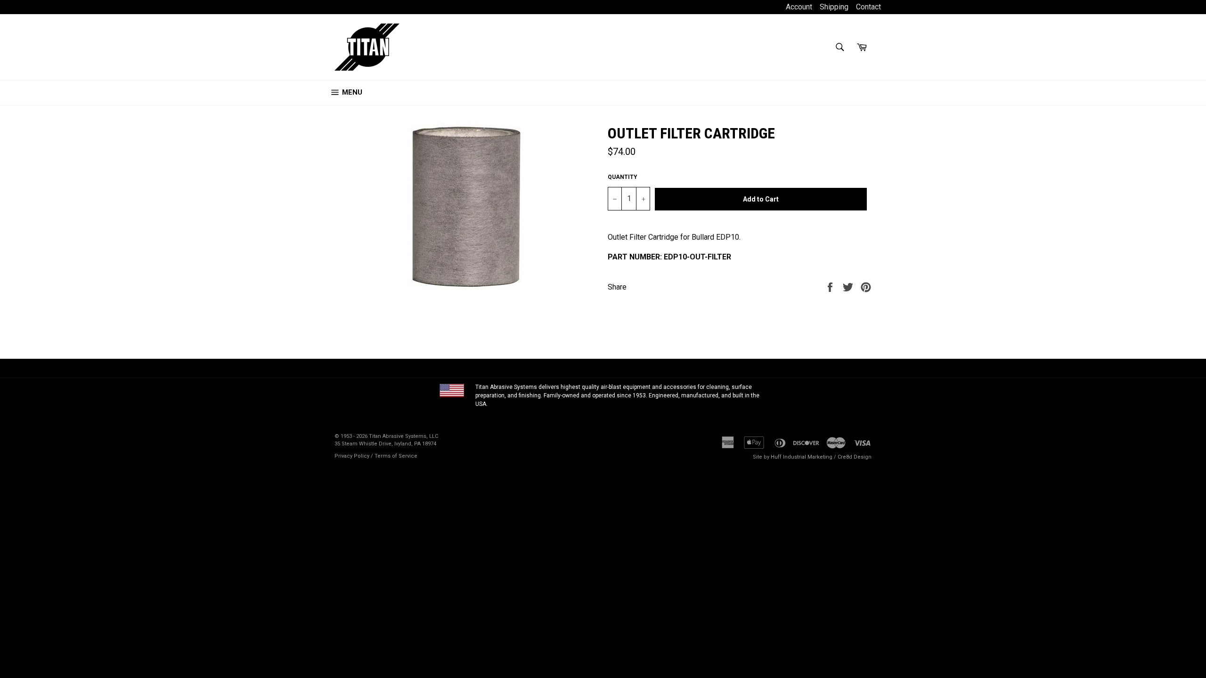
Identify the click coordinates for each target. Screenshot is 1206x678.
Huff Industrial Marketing (801, 457)
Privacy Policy (351, 456)
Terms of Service (396, 456)
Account (800, 6)
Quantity (622, 177)
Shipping (834, 6)
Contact (868, 6)
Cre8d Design (855, 457)
